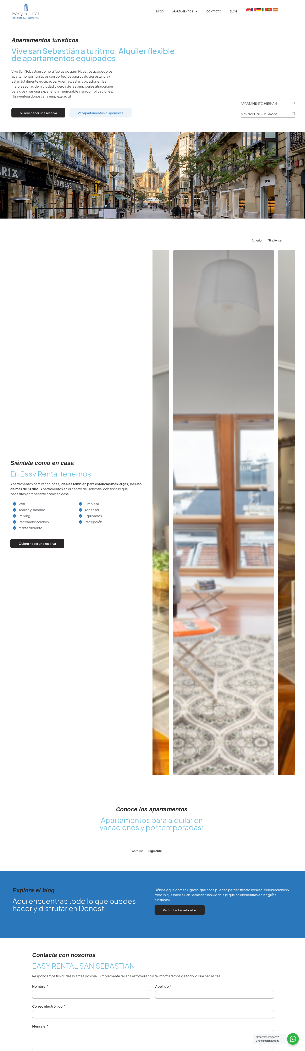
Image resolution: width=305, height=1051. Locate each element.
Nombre (39, 987)
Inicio (160, 11)
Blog (233, 11)
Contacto (213, 11)
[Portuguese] (270, 9)
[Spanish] (275, 9)
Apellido (162, 987)
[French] (253, 9)
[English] (248, 9)
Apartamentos (182, 11)
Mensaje (39, 1026)
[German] (259, 9)
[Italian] (264, 9)
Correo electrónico (47, 1006)
